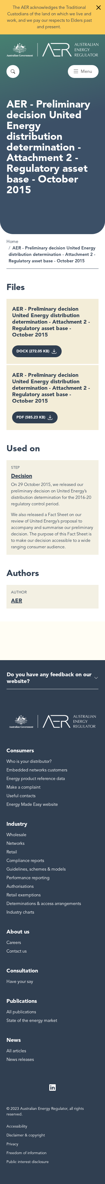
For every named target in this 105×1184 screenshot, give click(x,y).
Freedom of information (26, 1153)
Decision (21, 476)
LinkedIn (52, 1087)
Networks (15, 843)
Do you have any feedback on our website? (49, 677)
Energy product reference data (35, 778)
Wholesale (16, 835)
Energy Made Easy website (32, 804)
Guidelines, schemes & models (36, 869)
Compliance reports (25, 860)
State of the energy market (31, 1020)
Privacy (12, 1144)
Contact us (16, 951)
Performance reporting (28, 878)
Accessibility (16, 1126)
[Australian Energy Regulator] (52, 49)
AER (16, 600)
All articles (16, 1051)
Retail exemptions (23, 895)
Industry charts (20, 912)
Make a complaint (23, 787)
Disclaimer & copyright (25, 1135)
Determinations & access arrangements (43, 903)
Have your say (19, 981)
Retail (11, 852)
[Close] (98, 7)
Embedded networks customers (36, 770)
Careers (13, 942)
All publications (21, 1012)
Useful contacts (21, 796)
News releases (20, 1059)
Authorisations (20, 886)
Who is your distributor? (29, 761)
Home (12, 241)
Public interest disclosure (27, 1162)
